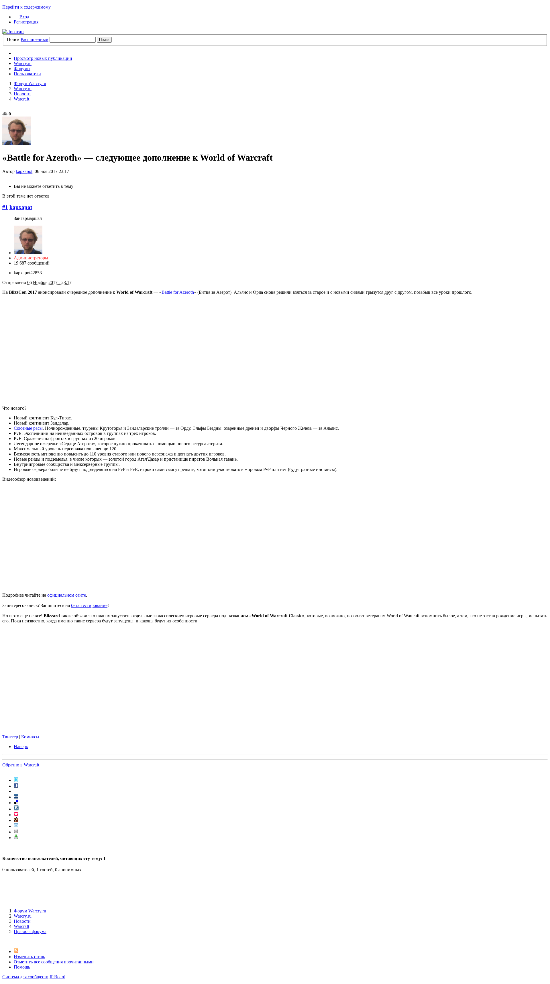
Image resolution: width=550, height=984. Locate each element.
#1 (5, 207)
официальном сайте (66, 595)
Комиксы (30, 736)
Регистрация (26, 21)
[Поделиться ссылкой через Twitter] (16, 780)
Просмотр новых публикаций (43, 58)
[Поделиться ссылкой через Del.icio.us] (16, 802)
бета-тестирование (89, 605)
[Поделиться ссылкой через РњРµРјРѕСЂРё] (16, 814)
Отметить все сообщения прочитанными (54, 961)
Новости (22, 921)
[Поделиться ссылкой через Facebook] (16, 786)
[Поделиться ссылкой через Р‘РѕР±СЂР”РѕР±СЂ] (16, 820)
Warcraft (21, 926)
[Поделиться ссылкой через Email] (16, 826)
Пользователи (27, 73)
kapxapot (24, 171)
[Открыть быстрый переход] (14, 53)
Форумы (22, 68)
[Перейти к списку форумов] (13, 31)
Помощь (22, 967)
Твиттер (10, 736)
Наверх (21, 746)
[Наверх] (4, 941)
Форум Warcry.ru (30, 910)
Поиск (13, 39)
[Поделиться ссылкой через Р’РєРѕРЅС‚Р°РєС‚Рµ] (16, 808)
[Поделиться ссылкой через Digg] (16, 796)
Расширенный (34, 39)
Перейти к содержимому (26, 7)
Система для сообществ (25, 976)
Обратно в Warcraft (20, 764)
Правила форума (30, 931)
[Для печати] (16, 831)
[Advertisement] (275, 890)
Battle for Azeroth (178, 292)
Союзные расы (28, 428)
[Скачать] (16, 837)
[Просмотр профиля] (28, 252)
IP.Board (57, 976)
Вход (24, 16)
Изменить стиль (29, 956)
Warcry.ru (23, 63)
